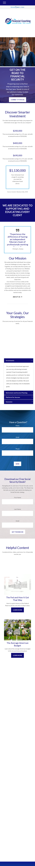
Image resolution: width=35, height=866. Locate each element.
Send (17, 464)
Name (17, 425)
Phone (17, 449)
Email (17, 437)
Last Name (17, 509)
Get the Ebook (17, 532)
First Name (17, 497)
